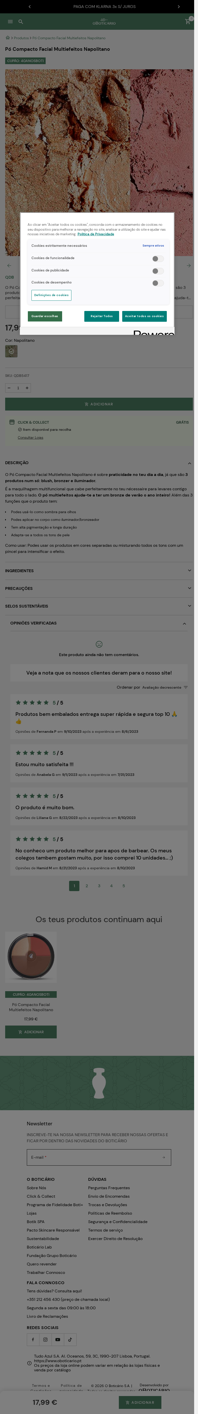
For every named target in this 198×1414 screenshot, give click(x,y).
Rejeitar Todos (102, 316)
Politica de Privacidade (96, 234)
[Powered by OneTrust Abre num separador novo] (152, 331)
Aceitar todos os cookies (144, 316)
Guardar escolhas (44, 316)
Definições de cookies (51, 295)
